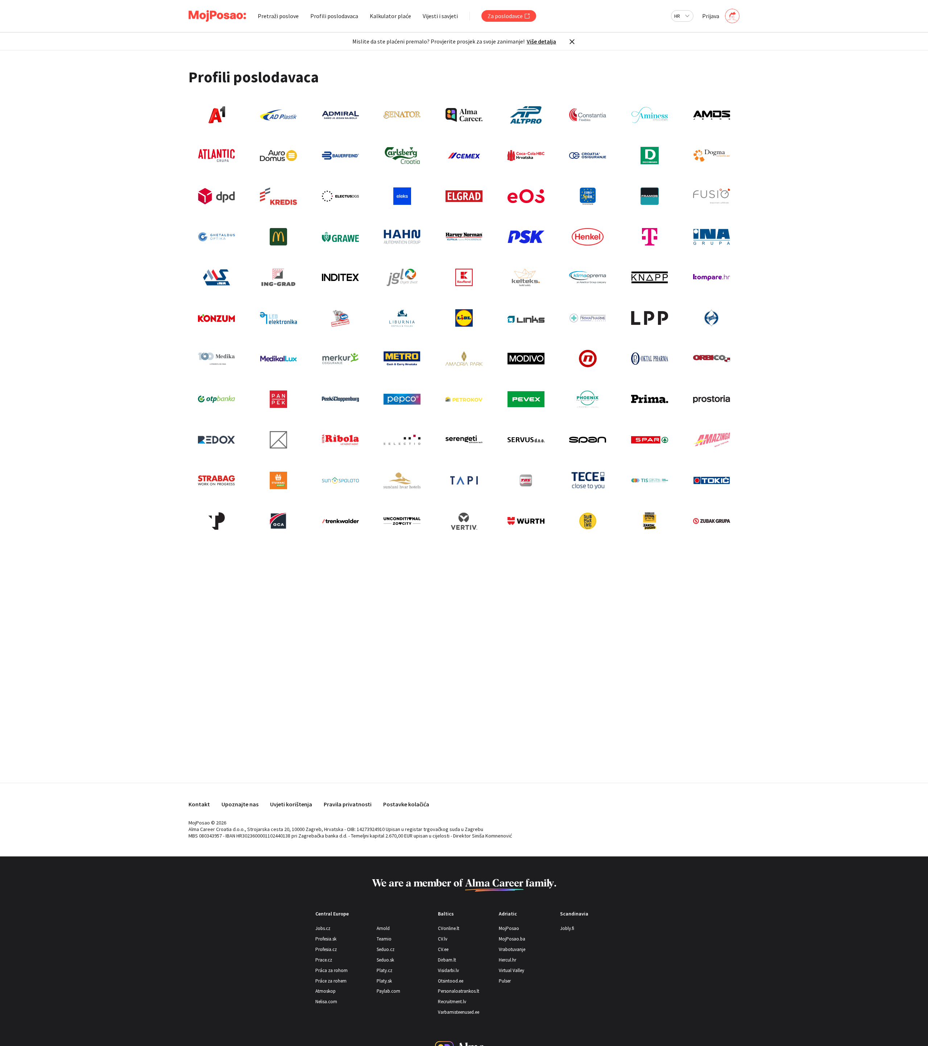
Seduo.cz (385, 949)
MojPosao (509, 928)
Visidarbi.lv (448, 970)
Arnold (383, 928)
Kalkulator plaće (390, 16)
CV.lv (442, 939)
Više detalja (541, 41)
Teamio (384, 939)
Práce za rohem (331, 981)
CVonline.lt (448, 928)
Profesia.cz (326, 949)
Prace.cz (323, 960)
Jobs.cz (322, 928)
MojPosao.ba (512, 939)
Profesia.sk (325, 939)
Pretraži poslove (278, 16)
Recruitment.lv (452, 1002)
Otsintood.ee (450, 981)
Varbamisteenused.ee (458, 1012)
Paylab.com (388, 991)
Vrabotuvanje (512, 949)
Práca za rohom (331, 970)
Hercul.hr (507, 960)
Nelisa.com (326, 1002)
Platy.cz (384, 970)
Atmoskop (325, 991)
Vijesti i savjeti (440, 16)
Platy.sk (384, 981)
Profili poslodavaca (334, 16)
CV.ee (443, 949)
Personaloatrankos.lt (458, 991)
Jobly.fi (567, 928)
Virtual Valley (511, 970)
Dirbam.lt (447, 960)
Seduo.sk (385, 960)
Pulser (505, 981)
